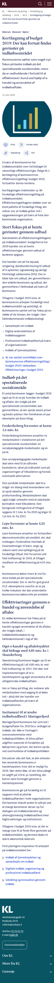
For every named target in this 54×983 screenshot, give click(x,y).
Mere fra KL (11, 963)
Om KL (7, 956)
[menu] (49, 3)
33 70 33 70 (17, 931)
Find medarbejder (15, 945)
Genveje (8, 971)
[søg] (40, 4)
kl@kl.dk (13, 935)
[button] (11, 153)
